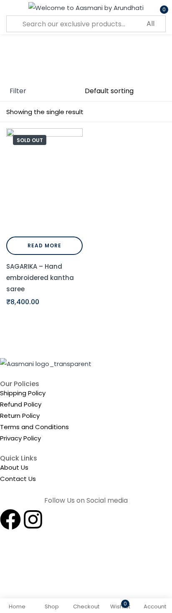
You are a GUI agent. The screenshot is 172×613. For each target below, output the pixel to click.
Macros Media (106, 573)
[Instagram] (33, 519)
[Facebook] (10, 519)
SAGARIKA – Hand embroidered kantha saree (40, 277)
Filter (18, 91)
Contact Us (18, 478)
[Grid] (145, 112)
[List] (161, 112)
